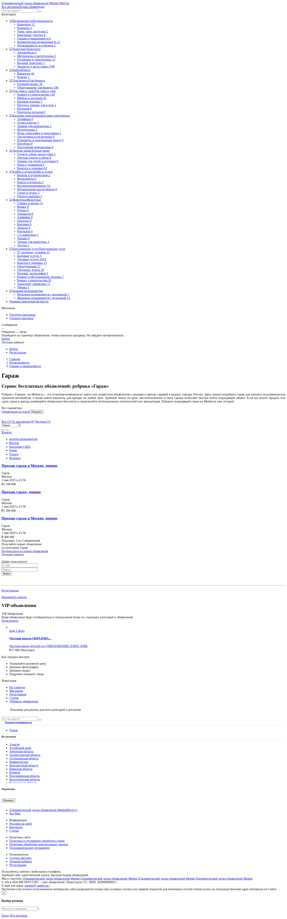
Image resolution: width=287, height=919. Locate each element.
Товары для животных (33, 241)
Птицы (23, 210)
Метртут (72, 810)
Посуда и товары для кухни (36, 105)
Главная (14, 359)
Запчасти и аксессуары (36, 66)
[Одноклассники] (108, 878)
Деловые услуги (31, 259)
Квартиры (26, 24)
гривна (14, 458)
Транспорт (34, 49)
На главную (17, 687)
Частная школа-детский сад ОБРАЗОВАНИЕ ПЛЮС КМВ (48, 646)
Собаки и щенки (30, 203)
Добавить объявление (23, 701)
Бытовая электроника (55, 115)
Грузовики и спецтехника (36, 59)
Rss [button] (11, 813)
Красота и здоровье (32, 168)
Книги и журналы (30, 182)
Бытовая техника (29, 101)
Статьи (14, 697)
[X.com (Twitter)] (166, 878)
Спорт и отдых (28, 192)
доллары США (20, 446)
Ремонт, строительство (34, 280)
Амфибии (25, 217)
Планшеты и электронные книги (40, 140)
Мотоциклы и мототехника (36, 56)
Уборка (23, 287)
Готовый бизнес (29, 84)
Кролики (24, 224)
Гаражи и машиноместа (34, 38)
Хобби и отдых (43, 171)
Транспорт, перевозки (33, 284)
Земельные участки (31, 35)
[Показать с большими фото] (7, 429)
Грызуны (24, 220)
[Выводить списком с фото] (3, 429)
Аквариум (25, 213)
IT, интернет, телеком (33, 252)
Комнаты (24, 28)
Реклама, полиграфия (32, 273)
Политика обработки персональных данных (38, 844)
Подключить (10, 620)
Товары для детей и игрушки (37, 161)
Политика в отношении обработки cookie (37, 840)
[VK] (51, 878)
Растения (24, 108)
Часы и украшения (30, 164)
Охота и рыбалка (29, 196)
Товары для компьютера (34, 126)
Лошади (23, 227)
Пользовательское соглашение (29, 847)
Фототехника (27, 129)
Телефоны (25, 119)
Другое (23, 245)
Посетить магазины (22, 314)
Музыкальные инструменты (37, 189)
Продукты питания (31, 112)
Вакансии (25, 73)
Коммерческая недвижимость (38, 42)
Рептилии (25, 231)
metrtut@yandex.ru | (37, 885)
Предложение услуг (52, 248)
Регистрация (17, 352)
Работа (25, 70)
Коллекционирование (33, 185)
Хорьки (23, 238)
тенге (13, 454)
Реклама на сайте (20, 823)
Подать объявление (32, 6)
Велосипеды (26, 178)
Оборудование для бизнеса (37, 87)
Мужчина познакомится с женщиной (43, 294)
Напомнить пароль (14, 597)
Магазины (16, 690)
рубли (14, 443)
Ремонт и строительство (36, 94)
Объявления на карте (16, 411)
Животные (34, 199)
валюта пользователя (23, 439)
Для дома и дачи (45, 91)
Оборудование (28, 266)
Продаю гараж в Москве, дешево (29, 466)
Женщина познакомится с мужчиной (43, 298)
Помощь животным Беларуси (29, 301)
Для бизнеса (37, 80)
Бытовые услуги (29, 256)
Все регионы (18, 915)
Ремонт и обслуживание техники (40, 277)
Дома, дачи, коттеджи (32, 31)
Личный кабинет (20, 861)
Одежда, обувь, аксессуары (36, 154)
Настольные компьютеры (35, 147)
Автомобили (27, 52)
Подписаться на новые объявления (25, 551)
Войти (6, 338)
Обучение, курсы (30, 270)
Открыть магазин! (21, 318)
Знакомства (35, 291)
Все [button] (6, 421)
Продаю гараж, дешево (21, 492)
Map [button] (17, 813)
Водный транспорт (31, 63)
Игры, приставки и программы (39, 133)
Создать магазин (20, 858)
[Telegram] (224, 878)
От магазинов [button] (23, 421)
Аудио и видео (28, 122)
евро (13, 450)
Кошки (23, 206)
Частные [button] (43, 421)
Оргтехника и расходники (35, 136)
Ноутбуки (24, 143)
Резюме (23, 77)
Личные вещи (40, 150)
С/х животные (27, 234)
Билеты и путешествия (33, 175)
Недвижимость (43, 21)
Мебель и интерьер (31, 98)
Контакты (15, 827)
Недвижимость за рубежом (36, 45)
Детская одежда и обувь (34, 157)
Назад (5, 915)
